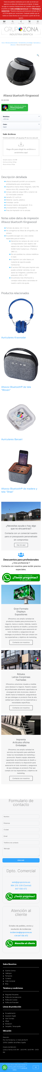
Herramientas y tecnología (26, 42)
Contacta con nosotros (21, 642)
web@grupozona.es (21, 882)
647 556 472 (21, 889)
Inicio (3, 42)
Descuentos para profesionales (21, 559)
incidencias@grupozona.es (21, 932)
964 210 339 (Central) (21, 885)
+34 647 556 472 (21, 936)
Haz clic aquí (21, 545)
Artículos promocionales (11, 42)
